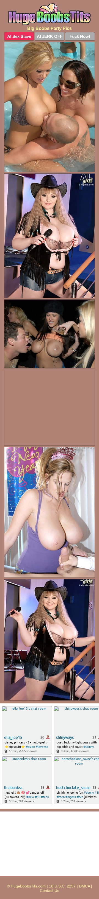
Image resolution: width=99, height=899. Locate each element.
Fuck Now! (80, 36)
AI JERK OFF (49, 36)
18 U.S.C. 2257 (62, 886)
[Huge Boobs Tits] (49, 14)
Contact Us (49, 890)
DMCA (84, 886)
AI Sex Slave (19, 36)
